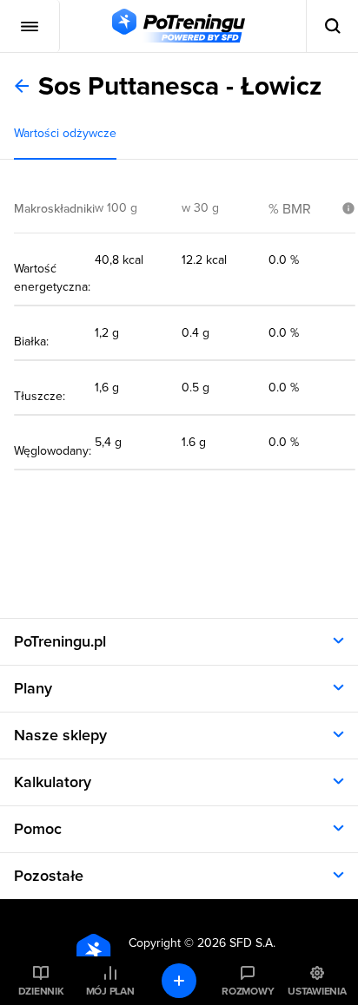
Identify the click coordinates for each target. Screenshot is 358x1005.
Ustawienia (317, 991)
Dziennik (41, 991)
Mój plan (110, 991)
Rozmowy (248, 991)
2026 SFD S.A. (236, 943)
